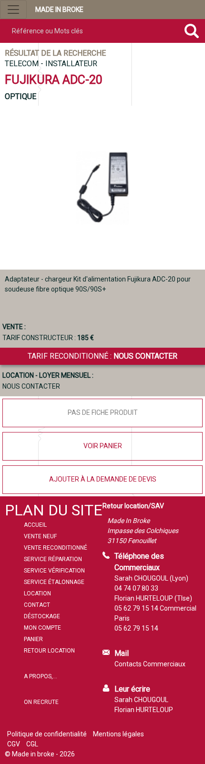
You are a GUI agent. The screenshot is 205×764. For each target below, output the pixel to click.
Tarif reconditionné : (102, 356)
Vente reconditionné (55, 547)
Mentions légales (118, 734)
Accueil (35, 525)
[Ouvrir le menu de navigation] (13, 9)
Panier (33, 639)
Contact (37, 605)
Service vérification (54, 570)
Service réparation (53, 559)
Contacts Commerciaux (149, 664)
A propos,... (40, 676)
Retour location (49, 650)
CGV (13, 744)
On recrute (41, 702)
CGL (32, 744)
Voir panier (102, 446)
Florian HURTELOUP (143, 710)
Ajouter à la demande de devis (102, 479)
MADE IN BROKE (59, 9)
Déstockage (42, 616)
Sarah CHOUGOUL (141, 700)
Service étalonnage (54, 582)
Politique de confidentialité (47, 734)
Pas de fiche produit (103, 412)
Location (37, 593)
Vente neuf (40, 536)
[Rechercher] (191, 31)
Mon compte (42, 627)
